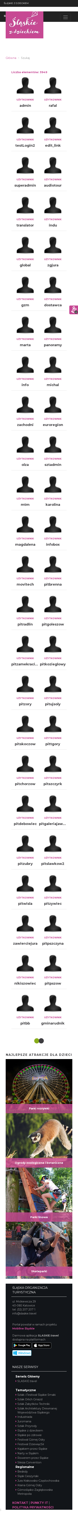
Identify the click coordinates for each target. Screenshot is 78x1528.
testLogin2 (25, 145)
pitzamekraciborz (27, 664)
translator (25, 225)
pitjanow (53, 1103)
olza (25, 465)
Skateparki (39, 1498)
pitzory (25, 704)
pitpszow (53, 983)
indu (53, 225)
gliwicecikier (25, 1183)
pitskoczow (25, 744)
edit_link (53, 145)
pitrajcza (25, 1223)
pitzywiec (53, 904)
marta (25, 345)
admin (25, 106)
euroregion (53, 425)
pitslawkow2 (52, 864)
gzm (25, 305)
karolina (53, 505)
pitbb (25, 1023)
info (25, 385)
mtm (25, 505)
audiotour (53, 185)
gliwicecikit (53, 1143)
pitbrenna (53, 584)
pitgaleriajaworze (55, 824)
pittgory (52, 744)
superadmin (25, 185)
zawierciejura (25, 943)
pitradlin (25, 624)
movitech (25, 584)
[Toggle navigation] (65, 17)
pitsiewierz (25, 1263)
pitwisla (25, 904)
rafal (53, 106)
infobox (53, 544)
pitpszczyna (53, 943)
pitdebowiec (25, 824)
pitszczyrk (53, 784)
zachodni (25, 425)
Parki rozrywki (39, 1335)
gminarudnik (53, 1023)
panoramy (53, 345)
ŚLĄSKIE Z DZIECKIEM (16, 3)
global (25, 265)
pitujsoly (53, 704)
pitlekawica (52, 1063)
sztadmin (52, 465)
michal (53, 385)
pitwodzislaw (25, 1103)
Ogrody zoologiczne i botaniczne (39, 1390)
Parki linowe (39, 1444)
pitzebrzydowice (54, 1183)
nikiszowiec (25, 983)
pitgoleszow (53, 624)
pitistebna (53, 1263)
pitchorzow (25, 784)
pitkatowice (53, 1223)
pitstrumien (25, 1063)
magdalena (25, 544)
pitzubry (25, 864)
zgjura (52, 265)
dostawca (53, 305)
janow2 (25, 1143)
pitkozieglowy (53, 664)
